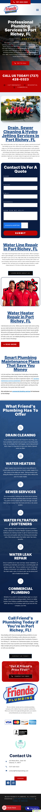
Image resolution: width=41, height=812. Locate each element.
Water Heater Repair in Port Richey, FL (20, 316)
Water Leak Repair (20, 556)
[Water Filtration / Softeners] (20, 513)
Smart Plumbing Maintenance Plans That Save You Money (20, 363)
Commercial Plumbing (20, 591)
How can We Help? (14, 210)
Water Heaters (20, 463)
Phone (7, 185)
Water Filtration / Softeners (20, 522)
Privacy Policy (28, 798)
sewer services (20, 492)
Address (8, 202)
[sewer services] (20, 484)
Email (7, 193)
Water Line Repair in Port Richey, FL (20, 246)
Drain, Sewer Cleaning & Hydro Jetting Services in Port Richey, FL (20, 133)
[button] (37, 10)
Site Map (18, 798)
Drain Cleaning (21, 435)
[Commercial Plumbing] (20, 581)
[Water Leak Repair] (20, 547)
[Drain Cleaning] (20, 427)
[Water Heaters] (20, 456)
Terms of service (20, 801)
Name (6, 176)
